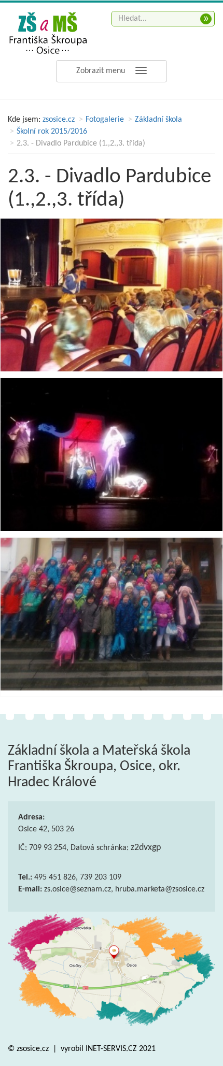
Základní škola (158, 120)
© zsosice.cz (29, 1049)
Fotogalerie (105, 120)
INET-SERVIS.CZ (111, 1049)
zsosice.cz (59, 120)
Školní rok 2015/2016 (52, 131)
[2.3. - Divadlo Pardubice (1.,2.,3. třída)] (111, 295)
